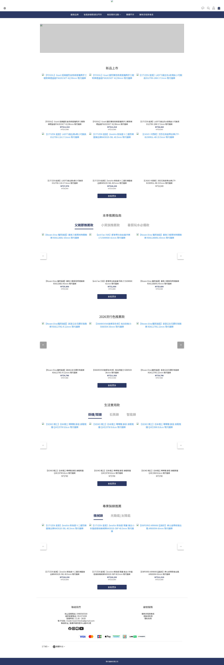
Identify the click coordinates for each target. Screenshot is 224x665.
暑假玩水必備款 (138, 225)
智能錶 (131, 414)
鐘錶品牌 (75, 14)
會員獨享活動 (113, 14)
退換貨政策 (148, 616)
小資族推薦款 (110, 225)
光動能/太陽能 (121, 515)
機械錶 (98, 515)
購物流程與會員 (146, 14)
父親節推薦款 (84, 225)
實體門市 (130, 14)
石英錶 (114, 414)
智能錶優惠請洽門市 (93, 14)
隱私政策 (148, 618)
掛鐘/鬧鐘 (95, 414)
